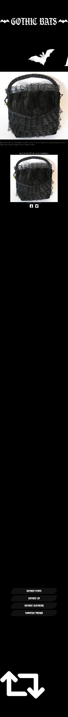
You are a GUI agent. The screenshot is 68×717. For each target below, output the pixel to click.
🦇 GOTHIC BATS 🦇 (34, 21)
